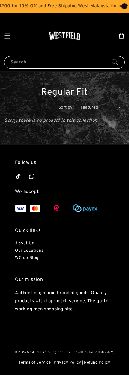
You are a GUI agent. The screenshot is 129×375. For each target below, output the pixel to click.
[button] (7, 35)
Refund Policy (97, 362)
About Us (24, 243)
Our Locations (29, 250)
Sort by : (66, 107)
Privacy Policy (67, 362)
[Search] (114, 62)
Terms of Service (35, 362)
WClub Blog (27, 257)
